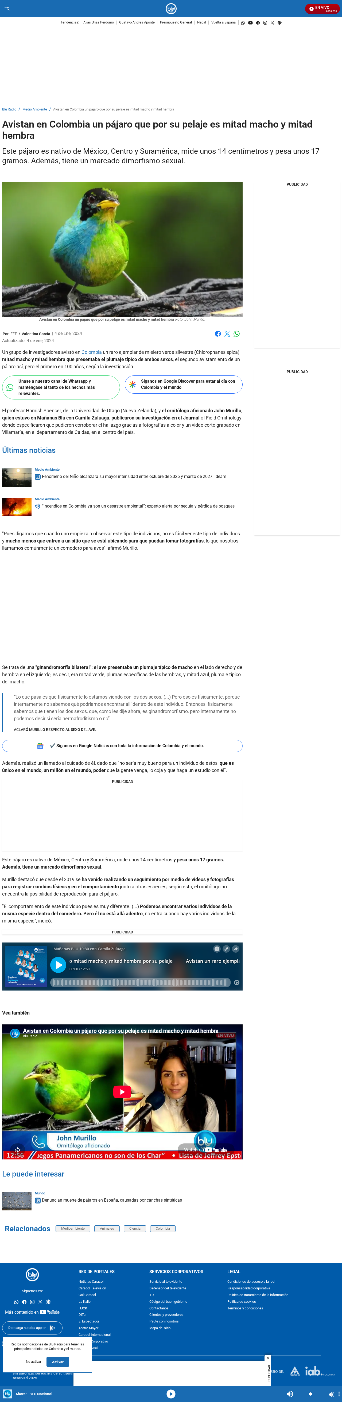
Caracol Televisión (92, 1288)
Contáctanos (159, 1308)
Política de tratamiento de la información (257, 1295)
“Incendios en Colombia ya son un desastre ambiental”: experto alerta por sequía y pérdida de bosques (138, 506)
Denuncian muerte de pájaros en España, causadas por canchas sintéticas (112, 1200)
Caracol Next (88, 1348)
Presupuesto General (176, 23)
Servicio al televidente (165, 1282)
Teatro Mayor (88, 1328)
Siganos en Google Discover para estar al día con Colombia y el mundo (188, 384)
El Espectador (89, 1321)
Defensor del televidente (167, 1288)
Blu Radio (9, 109)
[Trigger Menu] (6, 9)
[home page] (171, 8)
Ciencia (135, 1228)
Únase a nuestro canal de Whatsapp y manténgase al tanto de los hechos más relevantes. (56, 387)
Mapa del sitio (159, 1328)
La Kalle (85, 1302)
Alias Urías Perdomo (98, 23)
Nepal (201, 23)
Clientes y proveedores (166, 1315)
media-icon (171, 1394)
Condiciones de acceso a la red (250, 1282)
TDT (152, 1295)
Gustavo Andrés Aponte (137, 23)
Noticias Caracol (91, 1282)
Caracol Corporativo (93, 1341)
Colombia (92, 352)
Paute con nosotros (164, 1321)
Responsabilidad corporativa (248, 1288)
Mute (290, 1394)
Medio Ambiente (34, 109)
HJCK (83, 1308)
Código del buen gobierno (168, 1302)
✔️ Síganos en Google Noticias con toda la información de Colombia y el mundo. (127, 745)
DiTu (82, 1315)
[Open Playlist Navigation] (339, 1394)
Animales (107, 1228)
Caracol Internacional (95, 1335)
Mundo (40, 1193)
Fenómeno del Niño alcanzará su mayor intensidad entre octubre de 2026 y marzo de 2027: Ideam (134, 476)
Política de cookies (241, 1302)
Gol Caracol (87, 1295)
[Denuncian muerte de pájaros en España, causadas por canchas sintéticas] (17, 1201)
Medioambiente (73, 1228)
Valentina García (36, 334)
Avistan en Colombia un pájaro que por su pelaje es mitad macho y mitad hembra (113, 109)
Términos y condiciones (245, 1308)
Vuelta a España (223, 23)
